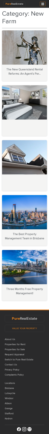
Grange (9, 408)
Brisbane (9, 388)
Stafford (9, 413)
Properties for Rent (15, 344)
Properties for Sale (15, 349)
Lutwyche (10, 393)
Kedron (8, 418)
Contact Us (11, 364)
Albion (8, 403)
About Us (10, 339)
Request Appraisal (14, 354)
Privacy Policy (12, 369)
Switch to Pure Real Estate (19, 359)
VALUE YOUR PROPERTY (24, 328)
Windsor (9, 398)
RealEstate (14, 3)
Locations (10, 383)
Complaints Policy (14, 374)
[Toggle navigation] (43, 4)
